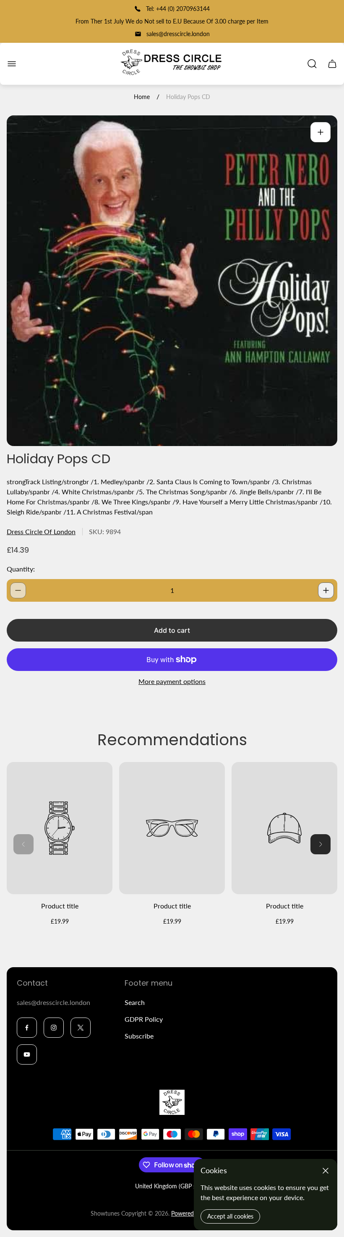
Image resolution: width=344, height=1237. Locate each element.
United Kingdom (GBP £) (166, 1186)
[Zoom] (320, 132)
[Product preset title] (59, 828)
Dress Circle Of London (41, 531)
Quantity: (21, 569)
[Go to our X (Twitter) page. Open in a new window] (80, 1028)
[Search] (312, 64)
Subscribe (139, 1036)
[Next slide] (320, 844)
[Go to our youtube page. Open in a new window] (27, 1054)
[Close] (326, 1171)
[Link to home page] (172, 1102)
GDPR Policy (144, 1019)
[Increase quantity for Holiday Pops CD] (326, 590)
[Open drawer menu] (11, 63)
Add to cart (172, 630)
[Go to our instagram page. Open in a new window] (54, 1028)
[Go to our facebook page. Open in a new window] (27, 1028)
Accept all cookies (230, 1216)
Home (142, 96)
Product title (59, 906)
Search (135, 1002)
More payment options (172, 681)
